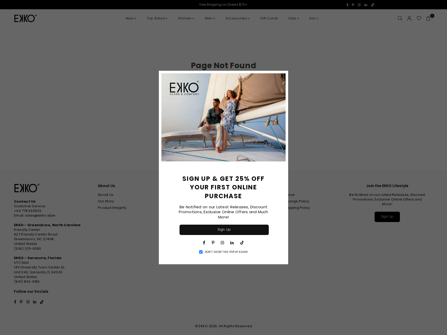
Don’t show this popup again (226, 252)
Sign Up (224, 229)
